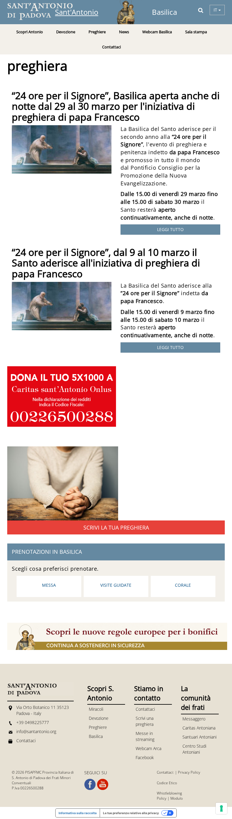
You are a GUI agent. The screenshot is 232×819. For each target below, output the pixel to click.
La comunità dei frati (196, 698)
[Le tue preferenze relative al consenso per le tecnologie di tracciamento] (221, 808)
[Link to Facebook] (90, 784)
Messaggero (193, 719)
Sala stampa (196, 31)
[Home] (43, 11)
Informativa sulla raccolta (78, 813)
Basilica (96, 736)
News (124, 31)
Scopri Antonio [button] (29, 31)
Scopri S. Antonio (100, 693)
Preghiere (98, 727)
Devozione (98, 718)
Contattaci (111, 47)
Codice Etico (167, 782)
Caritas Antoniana (198, 728)
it (216, 10)
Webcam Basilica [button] (157, 31)
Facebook (145, 757)
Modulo (176, 798)
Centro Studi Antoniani (194, 749)
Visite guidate (115, 585)
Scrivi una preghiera (144, 721)
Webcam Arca (148, 748)
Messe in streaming (145, 736)
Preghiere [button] (97, 31)
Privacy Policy (189, 772)
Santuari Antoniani (199, 737)
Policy (161, 798)
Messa (49, 585)
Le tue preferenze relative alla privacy (131, 813)
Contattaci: (166, 772)
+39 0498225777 (32, 722)
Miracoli (96, 709)
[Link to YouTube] (102, 784)
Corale (183, 585)
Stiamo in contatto (148, 693)
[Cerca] (200, 10)
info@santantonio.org (36, 731)
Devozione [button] (65, 31)
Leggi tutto (170, 229)
